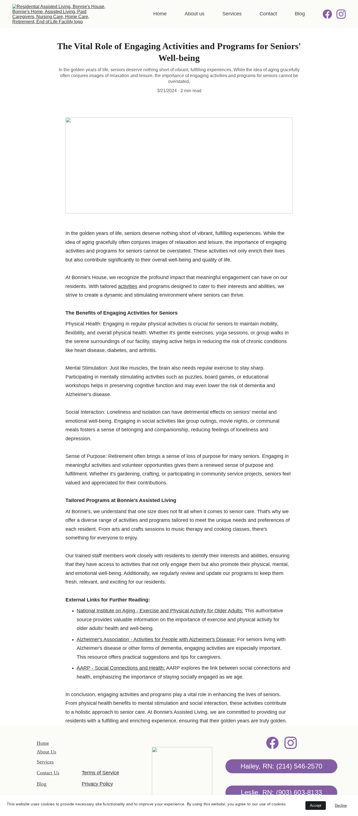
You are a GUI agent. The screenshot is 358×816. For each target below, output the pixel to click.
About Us (46, 752)
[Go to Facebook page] (329, 14)
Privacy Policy (97, 784)
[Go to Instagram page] (341, 14)
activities (127, 286)
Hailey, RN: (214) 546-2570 (281, 766)
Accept (315, 805)
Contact (268, 13)
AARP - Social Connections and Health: (121, 668)
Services (232, 13)
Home (160, 13)
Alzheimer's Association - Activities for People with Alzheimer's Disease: (156, 639)
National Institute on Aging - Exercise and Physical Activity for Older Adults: (160, 610)
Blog (300, 13)
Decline (341, 805)
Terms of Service (100, 772)
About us (194, 13)
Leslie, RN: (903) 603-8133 (281, 792)
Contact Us (48, 772)
